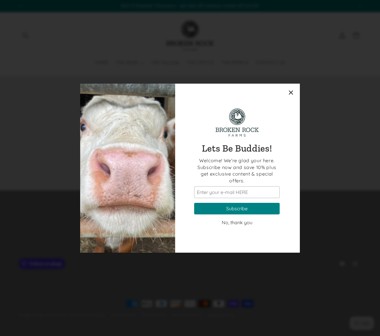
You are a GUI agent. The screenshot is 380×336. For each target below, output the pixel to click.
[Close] (291, 92)
